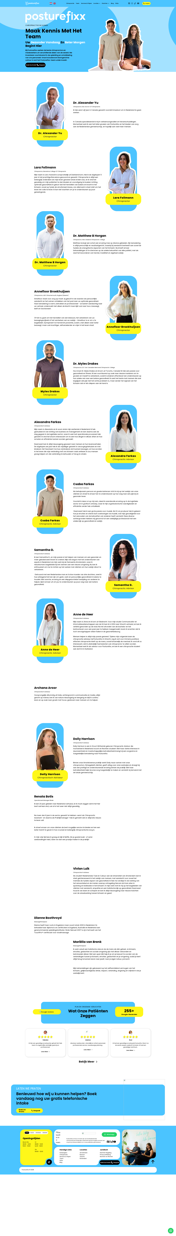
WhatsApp (110, 1139)
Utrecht (82, 1161)
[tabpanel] (36, 1149)
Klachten (105, 3)
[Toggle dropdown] (99, 3)
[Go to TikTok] (135, 3)
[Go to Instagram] (132, 3)
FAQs (116, 3)
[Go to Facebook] (129, 3)
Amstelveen (83, 1157)
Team (77, 3)
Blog (112, 3)
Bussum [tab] (32, 1137)
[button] (88, 1066)
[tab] (27, 1137)
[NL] (51, 3)
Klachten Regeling (105, 1157)
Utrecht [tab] (27, 1137)
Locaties (96, 3)
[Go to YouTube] (138, 3)
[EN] (54, 3)
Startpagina (63, 1157)
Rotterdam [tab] (45, 1137)
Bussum (82, 1159)
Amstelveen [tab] (38, 1137)
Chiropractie (70, 3)
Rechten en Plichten (106, 1161)
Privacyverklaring (105, 1159)
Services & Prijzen (86, 3)
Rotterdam (83, 1163)
